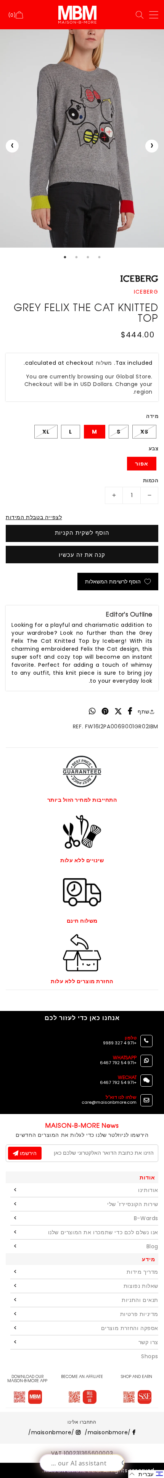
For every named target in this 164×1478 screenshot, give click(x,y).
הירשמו (27, 1153)
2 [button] (76, 257)
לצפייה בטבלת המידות (34, 517)
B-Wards (146, 1218)
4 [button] (99, 257)
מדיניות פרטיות (139, 1314)
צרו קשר (148, 1342)
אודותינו (148, 1190)
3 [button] (88, 257)
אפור (141, 463)
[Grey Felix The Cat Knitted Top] (82, 138)
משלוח (104, 363)
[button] (146, 1474)
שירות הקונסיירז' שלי (132, 1204)
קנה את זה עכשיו (82, 555)
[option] (82, 138)
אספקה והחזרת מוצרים (129, 1328)
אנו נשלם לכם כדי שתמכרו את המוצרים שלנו (103, 1232)
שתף (144, 711)
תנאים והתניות (140, 1300)
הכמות (150, 480)
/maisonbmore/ (108, 1432)
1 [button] (65, 257)
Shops (149, 1356)
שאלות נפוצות (141, 1286)
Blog (152, 1246)
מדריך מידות (142, 1272)
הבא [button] (151, 146)
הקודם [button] (12, 146)
